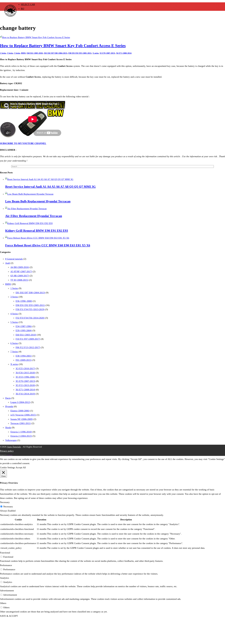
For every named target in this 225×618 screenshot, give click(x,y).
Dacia (8, 398)
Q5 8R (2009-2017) (19, 275)
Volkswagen (11, 440)
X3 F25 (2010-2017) (25, 368)
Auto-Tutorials (14, 446)
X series (96, 53)
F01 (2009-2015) (24, 360)
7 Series (14, 351)
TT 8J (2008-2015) (19, 280)
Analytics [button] (4, 578)
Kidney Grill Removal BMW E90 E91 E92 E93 (36, 230)
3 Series (10, 53)
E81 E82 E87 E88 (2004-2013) (55, 53)
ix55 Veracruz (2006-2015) (23, 415)
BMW (23, 53)
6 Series (14, 343)
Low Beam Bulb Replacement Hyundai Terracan (37, 201)
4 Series (14, 313)
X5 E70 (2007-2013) (107, 53)
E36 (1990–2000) (24, 301)
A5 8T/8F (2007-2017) (21, 271)
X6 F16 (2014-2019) (25, 393)
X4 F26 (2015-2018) (25, 372)
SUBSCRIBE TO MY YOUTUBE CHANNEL (23, 143)
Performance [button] (6, 565)
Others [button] (3, 603)
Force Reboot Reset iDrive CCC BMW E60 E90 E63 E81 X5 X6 (47, 245)
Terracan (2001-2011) (20, 423)
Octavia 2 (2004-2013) (21, 436)
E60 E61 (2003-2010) (35, 53)
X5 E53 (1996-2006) (25, 377)
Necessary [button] (5, 502)
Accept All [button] (21, 467)
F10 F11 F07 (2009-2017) (28, 339)
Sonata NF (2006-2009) (21, 419)
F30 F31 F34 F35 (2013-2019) (30, 309)
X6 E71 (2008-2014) (124, 53)
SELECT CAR (28, 4)
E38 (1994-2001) (24, 356)
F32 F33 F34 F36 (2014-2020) (30, 318)
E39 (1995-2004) (24, 330)
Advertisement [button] (7, 590)
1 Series (3, 53)
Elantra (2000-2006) (20, 410)
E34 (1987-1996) (24, 326)
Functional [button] (5, 552)
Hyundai (9, 406)
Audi (7, 263)
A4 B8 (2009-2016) (19, 267)
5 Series (17, 53)
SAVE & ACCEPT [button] (9, 616)
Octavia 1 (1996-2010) (21, 431)
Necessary (8, 506)
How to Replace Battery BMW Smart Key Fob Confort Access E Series (63, 45)
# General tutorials (14, 259)
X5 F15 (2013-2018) (25, 385)
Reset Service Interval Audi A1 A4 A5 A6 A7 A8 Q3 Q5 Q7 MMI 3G (50, 186)
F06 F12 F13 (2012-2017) (28, 347)
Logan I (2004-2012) (20, 402)
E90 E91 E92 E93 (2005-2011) (80, 53)
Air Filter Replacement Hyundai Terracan (33, 216)
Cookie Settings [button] (7, 467)
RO (22, 8)
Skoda (8, 427)
